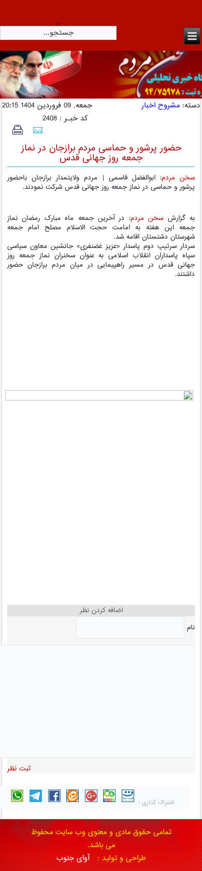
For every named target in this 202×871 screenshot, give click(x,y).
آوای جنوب (73, 858)
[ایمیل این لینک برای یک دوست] (37, 131)
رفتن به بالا (30, 820)
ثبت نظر (19, 769)
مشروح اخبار (160, 105)
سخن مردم (178, 178)
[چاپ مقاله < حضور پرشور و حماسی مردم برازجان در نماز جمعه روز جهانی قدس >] (17, 133)
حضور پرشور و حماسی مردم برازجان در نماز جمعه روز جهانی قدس (101, 153)
